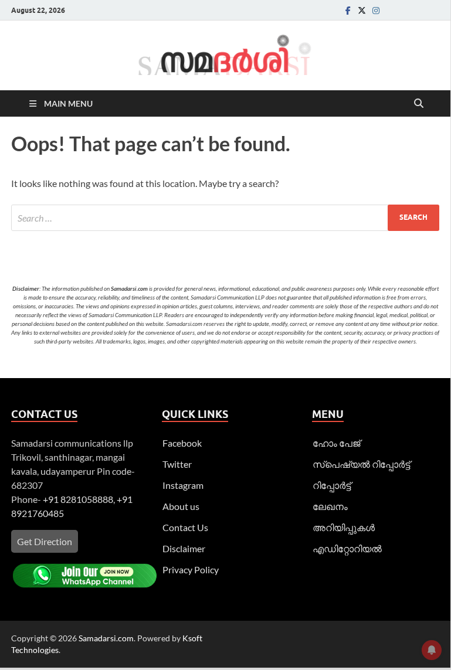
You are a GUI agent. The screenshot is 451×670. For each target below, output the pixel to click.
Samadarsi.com (106, 638)
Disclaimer (183, 548)
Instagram (183, 485)
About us (180, 506)
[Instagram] (376, 10)
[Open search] (419, 103)
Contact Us (185, 527)
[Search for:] (225, 218)
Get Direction (44, 541)
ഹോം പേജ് (336, 442)
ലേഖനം (330, 506)
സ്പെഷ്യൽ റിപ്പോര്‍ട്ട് (361, 464)
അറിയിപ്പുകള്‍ (344, 527)
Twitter (177, 464)
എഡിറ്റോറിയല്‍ (347, 548)
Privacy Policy (190, 569)
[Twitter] (362, 10)
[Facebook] (348, 10)
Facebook (182, 442)
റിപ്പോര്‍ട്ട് (332, 485)
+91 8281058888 (78, 499)
